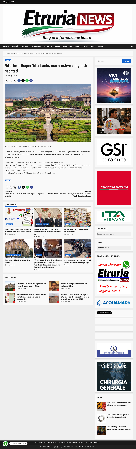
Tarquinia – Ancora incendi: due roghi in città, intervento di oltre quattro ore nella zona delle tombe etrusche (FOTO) (54, 298)
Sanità (86, 46)
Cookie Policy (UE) (78, 443)
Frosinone (39, 224)
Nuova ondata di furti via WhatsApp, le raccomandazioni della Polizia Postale (18, 230)
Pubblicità (89, 443)
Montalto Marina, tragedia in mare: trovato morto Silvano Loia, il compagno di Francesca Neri (10, 298)
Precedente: (24, 193)
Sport (93, 46)
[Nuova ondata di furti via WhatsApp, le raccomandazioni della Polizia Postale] (19, 217)
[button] (132, 46)
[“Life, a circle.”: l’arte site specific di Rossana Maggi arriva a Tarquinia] (101, 418)
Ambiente (57, 46)
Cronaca (6, 46)
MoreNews (82, 447)
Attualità (15, 46)
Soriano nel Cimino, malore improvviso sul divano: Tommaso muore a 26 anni (10, 286)
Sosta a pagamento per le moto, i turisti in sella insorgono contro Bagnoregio (77, 261)
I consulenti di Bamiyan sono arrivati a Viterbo (18, 261)
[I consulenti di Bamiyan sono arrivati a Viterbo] (19, 248)
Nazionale (47, 46)
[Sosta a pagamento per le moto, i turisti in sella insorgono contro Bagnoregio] (77, 248)
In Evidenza (17, 255)
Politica (25, 46)
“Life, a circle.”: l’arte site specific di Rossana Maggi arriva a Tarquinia (118, 416)
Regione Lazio (35, 46)
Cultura (99, 397)
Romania (101, 46)
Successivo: (69, 193)
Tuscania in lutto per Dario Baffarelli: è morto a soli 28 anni (54, 286)
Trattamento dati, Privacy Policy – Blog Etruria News (53, 443)
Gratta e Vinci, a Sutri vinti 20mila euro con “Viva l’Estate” (77, 230)
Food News (77, 46)
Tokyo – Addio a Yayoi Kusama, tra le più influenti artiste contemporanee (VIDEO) (119, 404)
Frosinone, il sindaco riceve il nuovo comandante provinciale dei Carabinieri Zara (47, 231)
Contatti (97, 443)
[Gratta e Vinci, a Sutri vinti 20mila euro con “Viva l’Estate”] (77, 217)
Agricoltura (67, 46)
